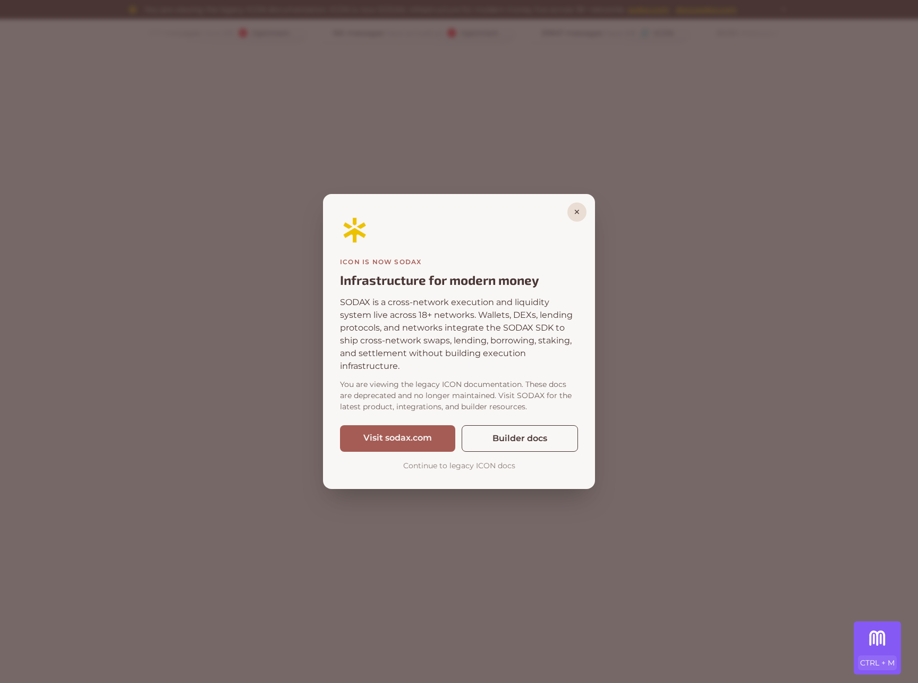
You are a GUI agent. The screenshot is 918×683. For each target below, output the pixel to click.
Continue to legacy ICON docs (459, 465)
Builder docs (519, 438)
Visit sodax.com (397, 438)
